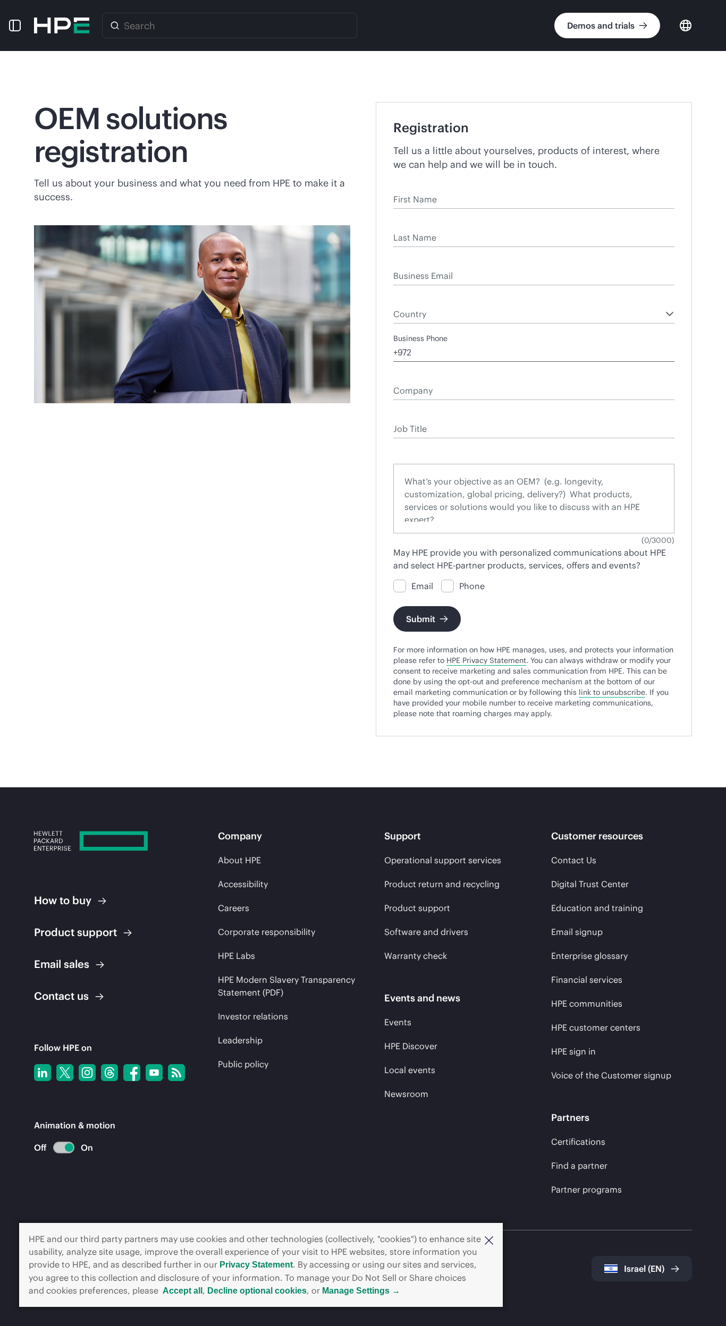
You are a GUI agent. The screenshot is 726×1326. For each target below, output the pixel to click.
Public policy (243, 1064)
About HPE (239, 860)
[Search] (114, 25)
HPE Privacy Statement (486, 660)
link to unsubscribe (612, 692)
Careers (233, 908)
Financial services (586, 979)
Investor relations (253, 1016)
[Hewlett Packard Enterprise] (61, 25)
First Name (412, 184)
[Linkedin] (42, 1072)
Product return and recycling (442, 884)
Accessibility (243, 884)
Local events (409, 1070)
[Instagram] (87, 1072)
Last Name (411, 222)
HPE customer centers (595, 1027)
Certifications (578, 1141)
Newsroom (406, 1094)
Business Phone (420, 338)
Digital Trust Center (590, 884)
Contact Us (573, 860)
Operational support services (442, 860)
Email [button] (61, 964)
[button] (489, 1239)
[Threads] (109, 1072)
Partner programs (586, 1189)
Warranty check (415, 955)
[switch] (57, 1147)
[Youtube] (154, 1072)
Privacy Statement (256, 1264)
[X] (64, 1072)
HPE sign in (573, 1051)
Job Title (408, 413)
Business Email (419, 260)
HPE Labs (236, 955)
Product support (417, 908)
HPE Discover (410, 1046)
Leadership (240, 1040)
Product (75, 932)
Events (397, 1022)
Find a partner (579, 1165)
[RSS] (176, 1072)
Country (406, 298)
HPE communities (586, 1003)
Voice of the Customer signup (611, 1075)
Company (410, 375)
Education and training (597, 908)
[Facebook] (131, 1072)
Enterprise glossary (589, 955)
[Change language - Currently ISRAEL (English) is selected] (685, 24)
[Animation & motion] (63, 1147)
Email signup (577, 931)
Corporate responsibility (266, 931)
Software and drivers (426, 931)
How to (62, 900)
